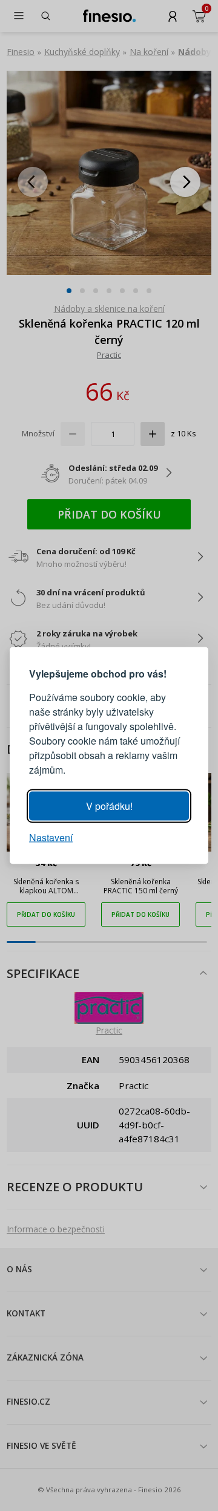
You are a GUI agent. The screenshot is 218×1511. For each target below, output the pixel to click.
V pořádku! (109, 806)
